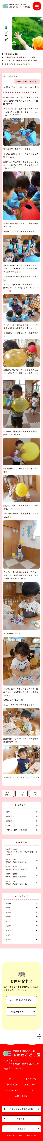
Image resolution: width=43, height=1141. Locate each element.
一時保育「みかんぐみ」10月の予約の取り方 (19, 852)
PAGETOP (39, 1038)
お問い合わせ (21, 1096)
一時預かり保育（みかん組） (26, 60)
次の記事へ (35, 793)
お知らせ (9, 812)
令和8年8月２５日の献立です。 (18, 868)
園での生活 (12, 1084)
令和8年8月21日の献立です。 (17, 882)
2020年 (8, 930)
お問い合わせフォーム (21, 1011)
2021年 (8, 926)
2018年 (8, 939)
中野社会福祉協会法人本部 (21, 1109)
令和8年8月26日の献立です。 (17, 860)
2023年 (8, 917)
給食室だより (11, 825)
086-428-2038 (24, 1000)
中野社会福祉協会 (11, 54)
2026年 (8, 903)
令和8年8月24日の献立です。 (17, 875)
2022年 (8, 921)
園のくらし (10, 816)
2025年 (8, 908)
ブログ (7, 60)
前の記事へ (7, 793)
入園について (30, 1084)
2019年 (8, 935)
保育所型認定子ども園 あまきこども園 (20, 57)
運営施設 (21, 1128)
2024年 (8, 912)
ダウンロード (12, 1090)
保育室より (10, 821)
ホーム (12, 1078)
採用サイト (21, 1118)
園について (30, 1078)
